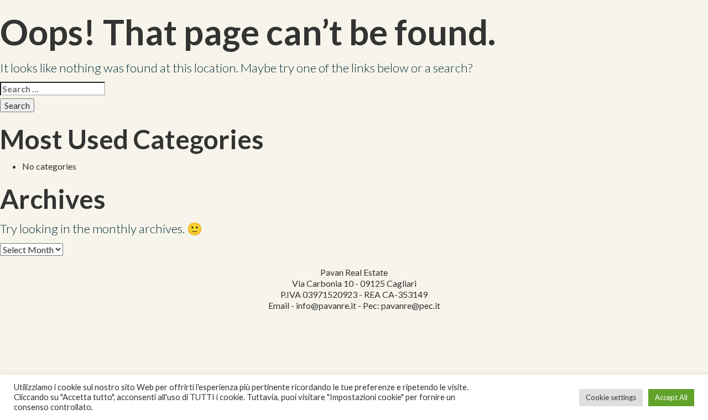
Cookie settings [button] (611, 397)
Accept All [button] (671, 397)
